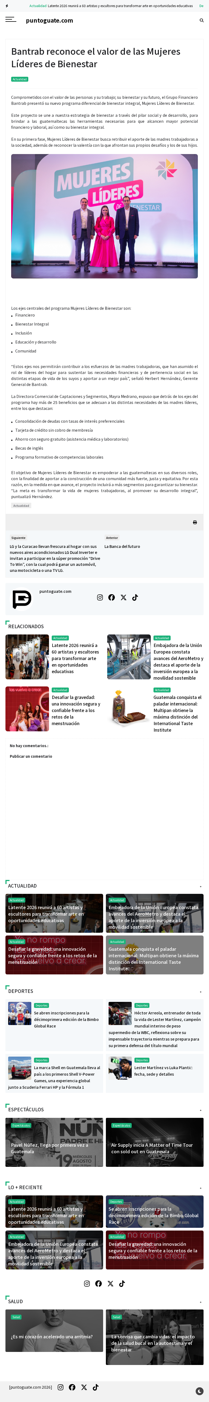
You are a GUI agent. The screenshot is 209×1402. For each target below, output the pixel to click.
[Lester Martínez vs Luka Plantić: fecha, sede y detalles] (120, 1067)
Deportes (193, 5)
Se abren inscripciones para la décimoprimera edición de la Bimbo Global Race (66, 1019)
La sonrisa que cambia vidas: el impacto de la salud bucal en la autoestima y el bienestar (153, 1343)
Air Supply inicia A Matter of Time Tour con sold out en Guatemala (152, 1148)
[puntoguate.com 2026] (30, 1387)
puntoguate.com (55, 591)
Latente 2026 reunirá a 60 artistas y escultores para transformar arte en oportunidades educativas (106, 5)
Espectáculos (121, 1125)
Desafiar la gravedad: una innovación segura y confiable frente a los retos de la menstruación (76, 710)
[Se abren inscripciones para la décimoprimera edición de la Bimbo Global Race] (19, 1013)
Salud (116, 1317)
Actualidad (24, 5)
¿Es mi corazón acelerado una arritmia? (52, 1336)
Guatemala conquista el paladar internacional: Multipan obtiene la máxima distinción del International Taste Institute (154, 959)
